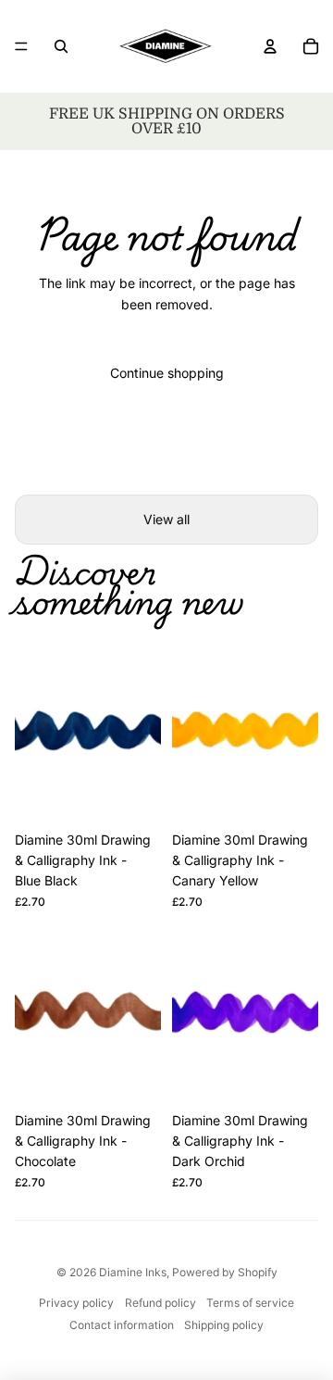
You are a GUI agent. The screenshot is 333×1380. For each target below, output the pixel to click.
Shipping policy (224, 1325)
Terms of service (250, 1303)
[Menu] (21, 46)
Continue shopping (167, 373)
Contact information (121, 1325)
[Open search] (61, 46)
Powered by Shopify (225, 1272)
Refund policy (160, 1303)
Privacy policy (76, 1303)
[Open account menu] (270, 46)
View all (166, 519)
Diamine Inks (132, 1272)
